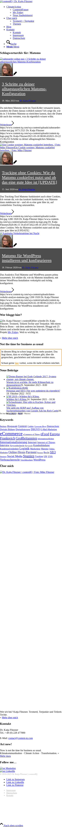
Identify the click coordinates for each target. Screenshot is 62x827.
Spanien (28, 456)
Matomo (44, 449)
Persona (40, 452)
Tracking (39, 456)
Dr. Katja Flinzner (28, 101)
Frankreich (7, 438)
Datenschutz (53, 426)
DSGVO (35, 429)
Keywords (29, 445)
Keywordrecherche (17, 445)
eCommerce (11, 433)
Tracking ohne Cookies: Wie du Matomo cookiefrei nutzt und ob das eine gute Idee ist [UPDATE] (29, 177)
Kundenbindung (41, 445)
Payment (31, 452)
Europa (55, 434)
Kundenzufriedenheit (9, 449)
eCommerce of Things (31, 434)
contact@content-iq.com (20, 738)
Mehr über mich (10, 338)
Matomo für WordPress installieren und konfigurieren (27, 258)
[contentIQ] (16, 1)
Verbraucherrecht (10, 459)
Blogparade (12, 426)
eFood (45, 434)
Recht (46, 452)
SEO (53, 452)
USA (50, 456)
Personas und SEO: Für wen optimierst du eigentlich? (33, 390)
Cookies (31, 426)
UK (45, 456)
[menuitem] (34, 11)
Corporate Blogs (40, 426)
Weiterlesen (6, 124)
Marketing (35, 448)
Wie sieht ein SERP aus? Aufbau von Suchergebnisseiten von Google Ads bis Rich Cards (32, 409)
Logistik (24, 448)
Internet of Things (46, 442)
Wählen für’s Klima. (16, 399)
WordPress (39, 459)
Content (22, 426)
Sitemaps (3, 456)
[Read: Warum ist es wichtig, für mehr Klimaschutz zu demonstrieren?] (34, 379)
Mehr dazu (5, 756)
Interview (5, 445)
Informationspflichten (46, 439)
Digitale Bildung (7, 429)
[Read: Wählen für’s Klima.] (22, 396)
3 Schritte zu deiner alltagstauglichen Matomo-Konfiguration (24, 89)
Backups (3, 426)
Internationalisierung (13, 442)
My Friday (13, 332)
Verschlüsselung (26, 460)
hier (17, 363)
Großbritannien (26, 438)
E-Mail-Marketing (49, 429)
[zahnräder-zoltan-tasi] (31, 61)
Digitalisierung (23, 429)
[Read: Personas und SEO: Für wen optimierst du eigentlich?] (17, 388)
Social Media (14, 456)
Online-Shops (16, 452)
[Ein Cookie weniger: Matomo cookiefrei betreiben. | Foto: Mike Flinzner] (31, 150)
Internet (32, 442)
